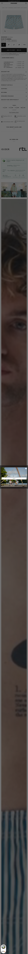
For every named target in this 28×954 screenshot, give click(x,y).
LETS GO (14, 478)
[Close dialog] (26, 468)
